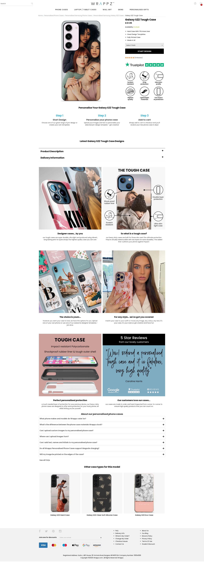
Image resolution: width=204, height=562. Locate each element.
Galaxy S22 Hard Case (59, 515)
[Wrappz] (102, 3)
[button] (102, 151)
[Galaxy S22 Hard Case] (60, 493)
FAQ (116, 531)
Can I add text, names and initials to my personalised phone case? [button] (68, 442)
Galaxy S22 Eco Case (144, 515)
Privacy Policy (147, 539)
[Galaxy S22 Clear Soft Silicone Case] (102, 493)
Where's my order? (122, 536)
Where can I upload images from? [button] (54, 436)
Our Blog (145, 533)
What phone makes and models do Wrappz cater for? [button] (63, 418)
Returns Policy (147, 536)
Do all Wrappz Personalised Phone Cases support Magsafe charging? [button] (69, 448)
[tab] (102, 151)
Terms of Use (147, 541)
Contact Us (119, 544)
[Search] (32, 4)
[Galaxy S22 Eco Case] (144, 493)
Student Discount (148, 544)
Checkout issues (121, 541)
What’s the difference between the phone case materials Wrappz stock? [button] (71, 424)
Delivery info (120, 533)
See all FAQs (45, 460)
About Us (145, 531)
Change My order (122, 539)
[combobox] (17, 4)
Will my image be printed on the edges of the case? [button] (62, 454)
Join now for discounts (48, 537)
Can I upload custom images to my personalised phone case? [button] (66, 430)
